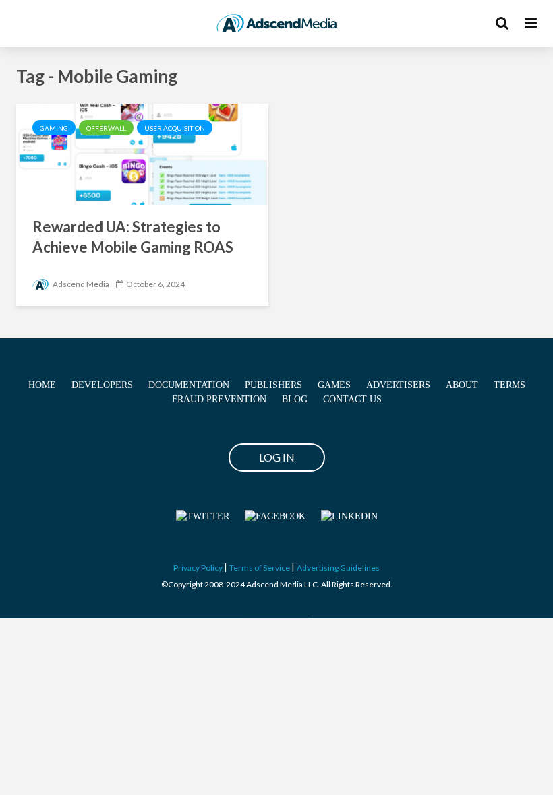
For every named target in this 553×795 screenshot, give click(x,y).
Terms (509, 385)
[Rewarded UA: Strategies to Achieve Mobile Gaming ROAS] (142, 152)
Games (334, 385)
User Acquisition (174, 128)
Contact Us (352, 399)
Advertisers (398, 385)
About (462, 385)
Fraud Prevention (219, 399)
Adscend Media (80, 284)
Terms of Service (259, 568)
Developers (102, 385)
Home (42, 385)
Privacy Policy (198, 568)
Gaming (54, 128)
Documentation (188, 385)
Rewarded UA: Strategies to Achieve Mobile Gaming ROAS (132, 237)
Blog (295, 399)
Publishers (273, 385)
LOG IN (277, 457)
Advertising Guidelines (338, 568)
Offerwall (106, 128)
